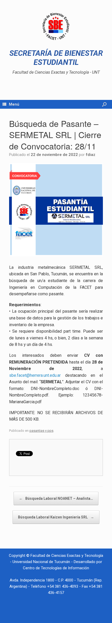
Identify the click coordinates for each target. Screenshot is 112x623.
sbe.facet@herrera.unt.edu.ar (35, 375)
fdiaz (90, 154)
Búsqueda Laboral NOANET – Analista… (56, 498)
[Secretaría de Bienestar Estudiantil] (56, 26)
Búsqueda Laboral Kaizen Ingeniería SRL (56, 517)
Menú (14, 104)
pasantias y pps (41, 431)
